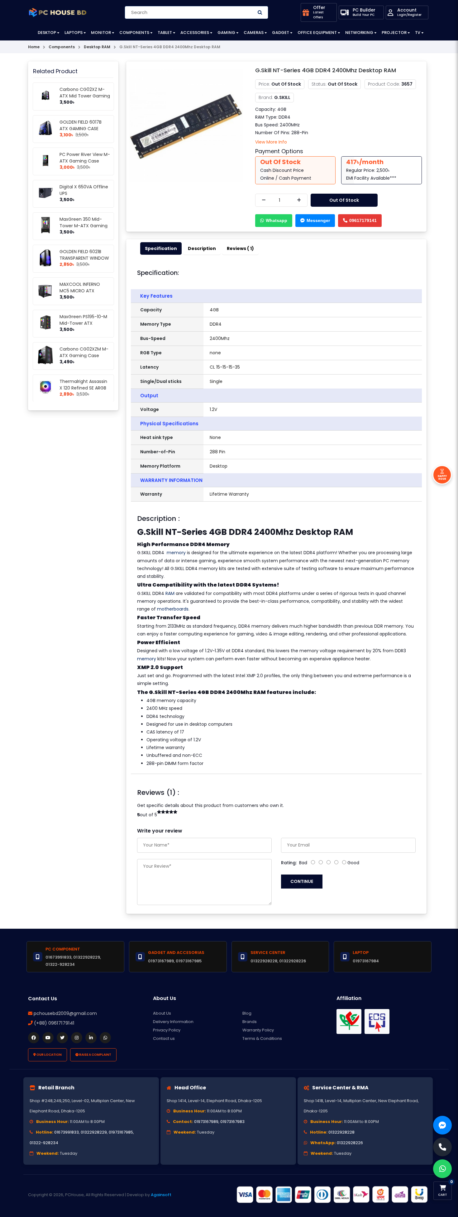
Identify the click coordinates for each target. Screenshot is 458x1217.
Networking (359, 32)
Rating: (289, 863)
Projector (394, 32)
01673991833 (66, 1132)
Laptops (73, 32)
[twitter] (62, 1037)
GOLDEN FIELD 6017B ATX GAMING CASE (81, 125)
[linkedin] (91, 1037)
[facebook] (33, 1037)
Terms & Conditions (262, 1038)
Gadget (280, 32)
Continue (301, 881)
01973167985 (121, 1132)
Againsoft (161, 1195)
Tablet (165, 32)
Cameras (254, 32)
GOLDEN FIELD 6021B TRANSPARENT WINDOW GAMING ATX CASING (84, 258)
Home (34, 47)
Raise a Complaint (95, 1054)
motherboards (172, 609)
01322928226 (350, 1143)
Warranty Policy (258, 1030)
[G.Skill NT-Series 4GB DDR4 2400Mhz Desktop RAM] (186, 125)
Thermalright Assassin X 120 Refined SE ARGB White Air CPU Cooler (83, 388)
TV (417, 32)
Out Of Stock (344, 200)
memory (176, 553)
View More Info (271, 142)
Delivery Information (173, 1022)
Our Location (49, 1054)
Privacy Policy (166, 1030)
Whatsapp (276, 220)
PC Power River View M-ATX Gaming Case (85, 157)
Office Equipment (317, 32)
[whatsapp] (105, 1037)
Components (134, 32)
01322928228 (341, 1132)
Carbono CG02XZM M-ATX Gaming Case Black (84, 355)
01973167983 (232, 1122)
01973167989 (206, 1122)
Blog (246, 1013)
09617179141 (363, 220)
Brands (249, 1022)
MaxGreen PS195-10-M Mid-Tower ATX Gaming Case (83, 323)
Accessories (194, 32)
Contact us (164, 1038)
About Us (162, 1013)
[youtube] (48, 1037)
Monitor (101, 32)
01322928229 (94, 1132)
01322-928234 (44, 1143)
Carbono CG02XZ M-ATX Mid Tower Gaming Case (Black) (85, 96)
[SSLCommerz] (332, 1194)
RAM (169, 593)
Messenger (318, 220)
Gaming (226, 32)
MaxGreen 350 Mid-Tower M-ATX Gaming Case (83, 225)
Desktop (47, 32)
